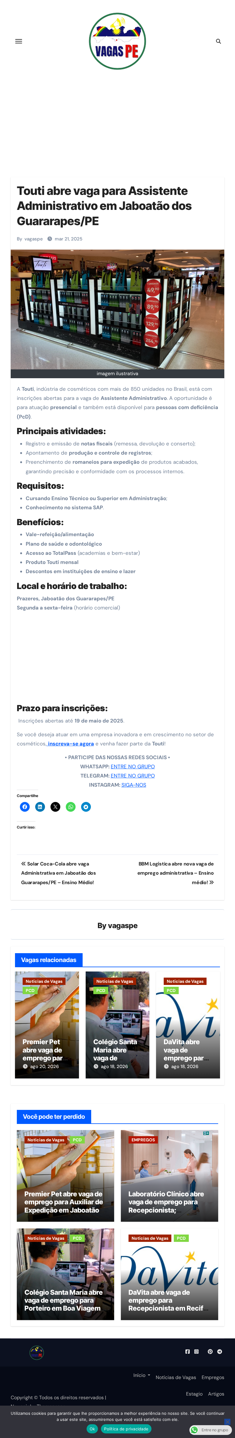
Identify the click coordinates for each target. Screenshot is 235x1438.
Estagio (194, 1394)
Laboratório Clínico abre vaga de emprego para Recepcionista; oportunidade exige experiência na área (166, 1210)
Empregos (213, 1377)
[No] (227, 1422)
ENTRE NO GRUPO (133, 766)
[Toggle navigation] (19, 41)
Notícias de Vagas (44, 981)
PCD (30, 990)
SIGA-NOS (133, 784)
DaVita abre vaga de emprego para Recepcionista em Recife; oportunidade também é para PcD (169, 1308)
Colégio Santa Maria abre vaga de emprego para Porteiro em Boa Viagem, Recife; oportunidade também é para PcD (63, 1308)
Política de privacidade (126, 1428)
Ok (92, 1428)
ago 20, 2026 (44, 1066)
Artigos (216, 1394)
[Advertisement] (118, 659)
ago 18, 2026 (114, 1066)
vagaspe (33, 239)
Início (139, 1375)
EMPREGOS (143, 1140)
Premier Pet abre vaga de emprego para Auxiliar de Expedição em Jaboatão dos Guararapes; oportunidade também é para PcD (63, 1214)
